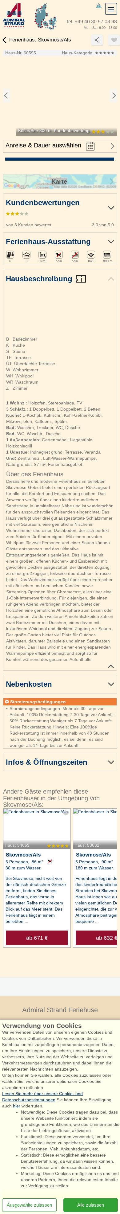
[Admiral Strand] (14, 15)
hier (16, 1105)
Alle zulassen (90, 1205)
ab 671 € (37, 938)
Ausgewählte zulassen (29, 1205)
